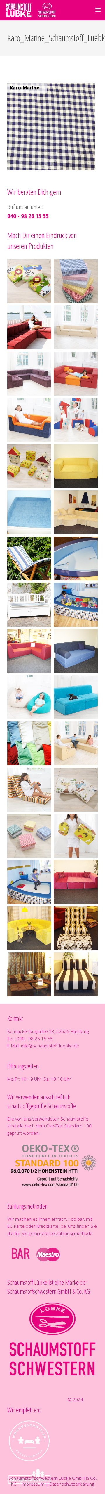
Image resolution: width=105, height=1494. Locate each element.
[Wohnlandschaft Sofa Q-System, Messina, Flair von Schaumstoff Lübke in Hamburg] (75, 327)
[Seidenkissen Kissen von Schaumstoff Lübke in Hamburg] (29, 743)
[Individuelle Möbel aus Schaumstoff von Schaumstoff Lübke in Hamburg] (75, 466)
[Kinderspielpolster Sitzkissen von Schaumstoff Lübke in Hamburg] (29, 281)
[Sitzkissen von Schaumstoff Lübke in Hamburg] (29, 836)
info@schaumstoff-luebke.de (50, 1045)
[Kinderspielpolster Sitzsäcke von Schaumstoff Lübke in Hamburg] (29, 697)
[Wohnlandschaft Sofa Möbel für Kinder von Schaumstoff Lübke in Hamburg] (75, 374)
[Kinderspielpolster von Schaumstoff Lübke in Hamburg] (75, 420)
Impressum (33, 1484)
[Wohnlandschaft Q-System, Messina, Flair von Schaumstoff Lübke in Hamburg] (29, 327)
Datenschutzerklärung (71, 1484)
